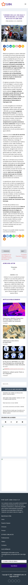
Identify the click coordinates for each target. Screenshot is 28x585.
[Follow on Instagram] (15, 581)
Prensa (3, 530)
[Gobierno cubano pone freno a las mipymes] (14, 369)
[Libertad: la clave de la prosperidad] (14, 332)
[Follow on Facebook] (9, 581)
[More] (4, 49)
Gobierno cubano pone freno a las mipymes (13, 372)
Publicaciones (5, 538)
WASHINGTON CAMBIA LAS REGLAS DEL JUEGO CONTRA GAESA (13, 393)
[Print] (19, 46)
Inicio (2, 519)
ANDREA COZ (12, 21)
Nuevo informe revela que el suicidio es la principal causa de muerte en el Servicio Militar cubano (14, 412)
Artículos (3, 527)
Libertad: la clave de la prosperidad (11, 341)
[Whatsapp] (13, 46)
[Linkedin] (10, 46)
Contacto (3, 545)
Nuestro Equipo (5, 523)
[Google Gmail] (16, 46)
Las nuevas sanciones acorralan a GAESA (13, 406)
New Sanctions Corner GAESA (10, 403)
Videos (3, 541)
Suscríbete (14, 566)
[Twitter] (7, 46)
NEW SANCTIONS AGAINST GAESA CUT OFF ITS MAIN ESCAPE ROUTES (14, 398)
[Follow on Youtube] (18, 581)
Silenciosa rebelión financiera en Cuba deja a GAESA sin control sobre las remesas (13, 319)
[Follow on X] (12, 581)
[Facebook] (4, 46)
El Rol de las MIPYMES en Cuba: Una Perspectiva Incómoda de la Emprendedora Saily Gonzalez (14, 363)
